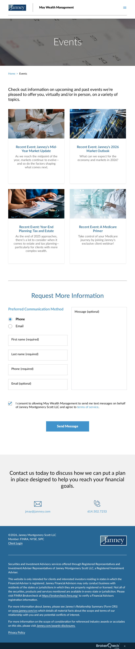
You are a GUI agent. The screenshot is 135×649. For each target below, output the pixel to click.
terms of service (87, 407)
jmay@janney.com (38, 511)
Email (20, 326)
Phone (20, 319)
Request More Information (67, 296)
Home (11, 73)
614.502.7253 (97, 511)
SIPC (41, 539)
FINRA (24, 539)
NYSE (33, 539)
